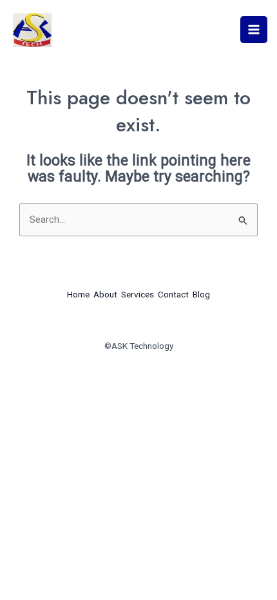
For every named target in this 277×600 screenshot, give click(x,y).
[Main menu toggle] (253, 29)
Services (137, 294)
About (105, 294)
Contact (173, 294)
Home (78, 294)
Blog (201, 294)
